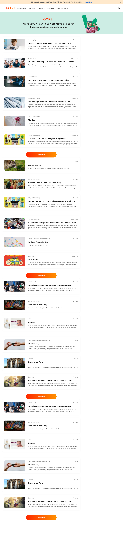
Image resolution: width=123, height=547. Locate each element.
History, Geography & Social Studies (39, 238)
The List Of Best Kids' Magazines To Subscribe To (50, 43)
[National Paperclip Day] (14, 242)
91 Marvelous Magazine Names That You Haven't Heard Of (52, 222)
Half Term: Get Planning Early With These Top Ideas (50, 380)
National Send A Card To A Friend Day (45, 183)
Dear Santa (33, 259)
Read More (88, 2)
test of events (34, 165)
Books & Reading (33, 77)
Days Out (31, 256)
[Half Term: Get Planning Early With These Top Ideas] (14, 381)
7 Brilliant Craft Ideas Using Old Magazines (47, 138)
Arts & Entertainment (34, 116)
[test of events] (14, 165)
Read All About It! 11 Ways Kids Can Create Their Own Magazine (52, 201)
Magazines (31, 142)
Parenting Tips (32, 40)
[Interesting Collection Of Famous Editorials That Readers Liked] (14, 102)
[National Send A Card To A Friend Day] (14, 184)
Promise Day (33, 343)
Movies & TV (32, 58)
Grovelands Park (35, 362)
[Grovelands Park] (14, 363)
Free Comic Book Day (37, 305)
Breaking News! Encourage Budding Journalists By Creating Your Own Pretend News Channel (50, 285)
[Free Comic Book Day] (14, 305)
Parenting (40, 8)
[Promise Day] (14, 344)
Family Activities (21, 8)
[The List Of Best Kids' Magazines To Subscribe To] (14, 44)
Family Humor (50, 8)
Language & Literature (34, 98)
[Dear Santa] (14, 260)
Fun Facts (32, 8)
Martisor (32, 120)
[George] (14, 323)
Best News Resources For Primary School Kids (48, 80)
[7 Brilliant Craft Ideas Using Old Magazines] (14, 139)
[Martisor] (14, 121)
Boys (29, 318)
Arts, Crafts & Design (34, 135)
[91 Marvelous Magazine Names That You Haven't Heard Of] (14, 223)
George (31, 322)
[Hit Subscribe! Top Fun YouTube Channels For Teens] (14, 63)
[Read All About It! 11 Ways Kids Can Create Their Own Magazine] (14, 202)
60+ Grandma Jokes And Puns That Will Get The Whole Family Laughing (56, 2)
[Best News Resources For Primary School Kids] (14, 81)
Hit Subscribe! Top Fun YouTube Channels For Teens (51, 62)
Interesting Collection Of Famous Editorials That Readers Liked (49, 102)
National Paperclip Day (38, 242)
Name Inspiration (61, 8)
